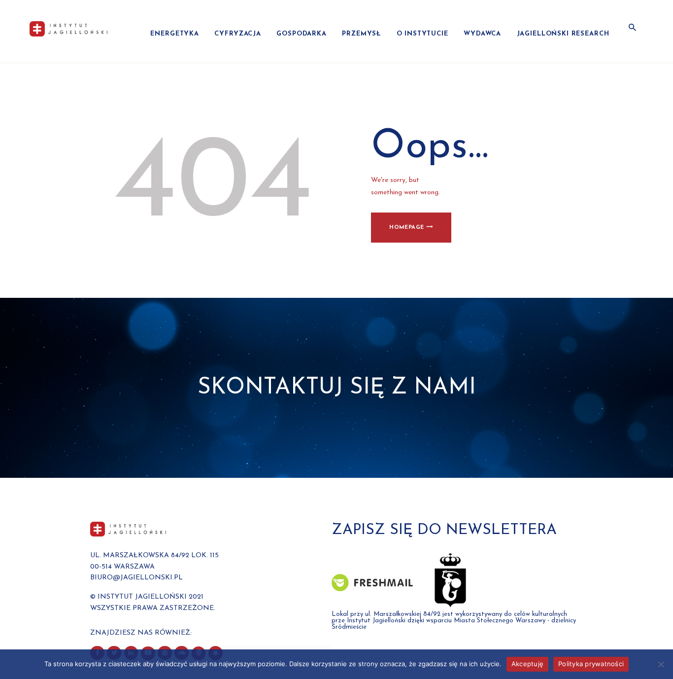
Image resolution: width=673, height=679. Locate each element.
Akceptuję (527, 664)
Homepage (406, 227)
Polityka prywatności (591, 664)
